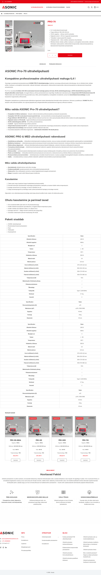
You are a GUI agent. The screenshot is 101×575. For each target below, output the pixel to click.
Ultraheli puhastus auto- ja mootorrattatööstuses (90, 537)
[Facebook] (0, 547)
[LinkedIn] (6, 547)
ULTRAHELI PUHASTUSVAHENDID (55, 7)
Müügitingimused (25, 547)
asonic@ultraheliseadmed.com (10, 538)
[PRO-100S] (62, 426)
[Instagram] (3, 547)
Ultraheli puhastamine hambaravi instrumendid (89, 561)
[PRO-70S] (85, 426)
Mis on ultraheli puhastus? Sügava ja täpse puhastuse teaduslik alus (90, 554)
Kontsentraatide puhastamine (49, 540)
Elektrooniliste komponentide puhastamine (70, 548)
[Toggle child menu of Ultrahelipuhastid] (58, 537)
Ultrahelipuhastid (37, 7)
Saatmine (23, 543)
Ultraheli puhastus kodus (89, 549)
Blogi (68, 7)
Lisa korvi (70, 55)
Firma (22, 537)
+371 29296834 (8, 1)
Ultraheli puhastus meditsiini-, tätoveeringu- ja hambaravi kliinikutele (91, 544)
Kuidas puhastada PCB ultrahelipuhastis (69, 537)
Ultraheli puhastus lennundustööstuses (68, 553)
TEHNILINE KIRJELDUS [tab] (55, 64)
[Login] (92, 7)
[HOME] (1, 13)
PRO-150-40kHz (15, 440)
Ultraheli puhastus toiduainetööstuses (68, 543)
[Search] (88, 7)
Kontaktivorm (24, 540)
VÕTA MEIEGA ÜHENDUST (77, 1)
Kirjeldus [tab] (42, 64)
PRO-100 (39, 440)
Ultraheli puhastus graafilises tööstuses (70, 559)
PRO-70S (85, 440)
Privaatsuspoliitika (26, 550)
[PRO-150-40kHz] (15, 426)
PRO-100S (62, 440)
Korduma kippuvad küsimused (92, 1)
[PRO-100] (38, 426)
